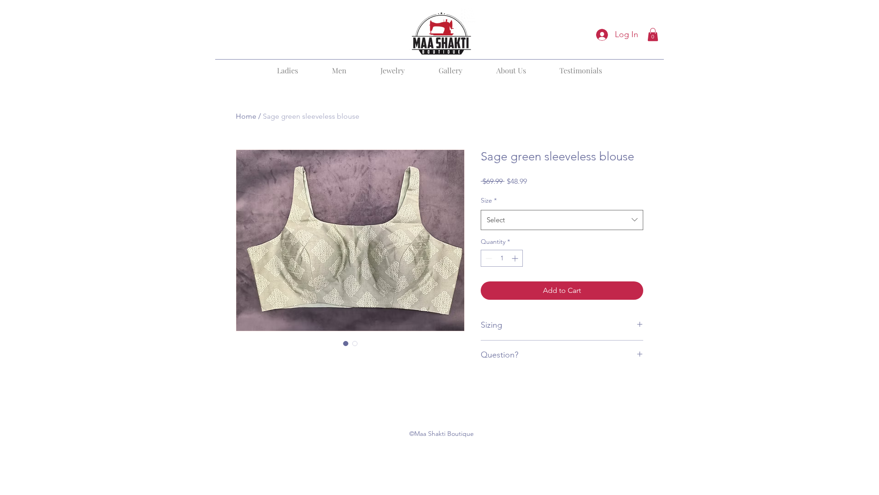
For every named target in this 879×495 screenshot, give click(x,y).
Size (489, 200)
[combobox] (562, 220)
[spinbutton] (502, 258)
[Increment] (515, 258)
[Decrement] (488, 258)
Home (246, 116)
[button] (652, 34)
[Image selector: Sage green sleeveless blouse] (345, 343)
